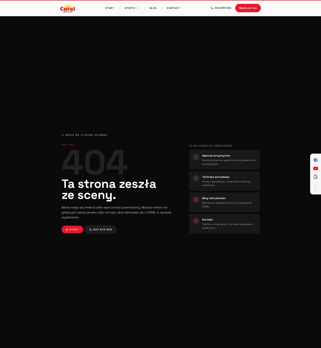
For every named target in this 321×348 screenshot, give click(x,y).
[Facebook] (315, 160)
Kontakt (173, 8)
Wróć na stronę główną (87, 135)
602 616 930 (223, 8)
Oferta (130, 8)
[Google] (315, 177)
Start (109, 8)
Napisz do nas (248, 8)
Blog (153, 8)
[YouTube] (315, 168)
